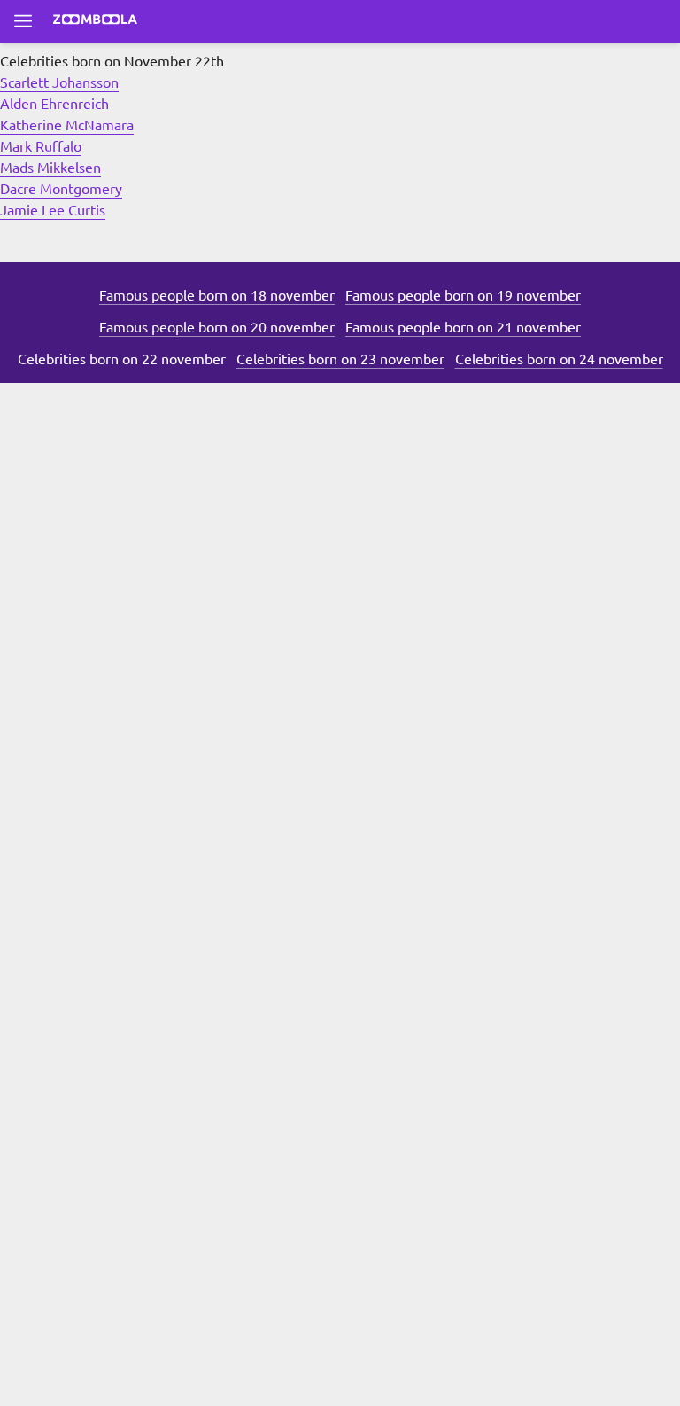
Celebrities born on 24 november (559, 358)
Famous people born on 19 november (463, 294)
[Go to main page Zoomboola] (95, 21)
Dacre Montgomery (61, 188)
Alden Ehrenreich (54, 103)
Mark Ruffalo (40, 145)
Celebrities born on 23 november (340, 358)
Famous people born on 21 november (463, 326)
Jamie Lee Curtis (52, 209)
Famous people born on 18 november (217, 294)
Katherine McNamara (67, 124)
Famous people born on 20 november (217, 326)
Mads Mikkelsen (50, 167)
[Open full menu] (23, 21)
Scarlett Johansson (59, 81)
